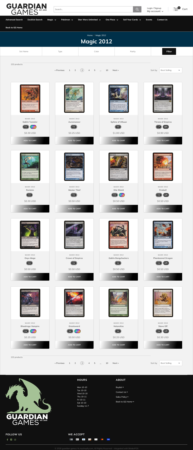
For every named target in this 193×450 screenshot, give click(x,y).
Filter (169, 51)
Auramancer (74, 122)
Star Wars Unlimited (88, 19)
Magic (50, 19)
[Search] (137, 9)
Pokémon (65, 19)
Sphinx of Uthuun (119, 122)
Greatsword (74, 326)
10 (107, 70)
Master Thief (74, 190)
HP (165, 127)
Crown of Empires (74, 258)
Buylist (119, 387)
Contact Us (162, 19)
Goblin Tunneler (30, 122)
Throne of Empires (163, 122)
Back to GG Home (14, 27)
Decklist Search (35, 19)
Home (90, 35)
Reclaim (30, 190)
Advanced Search (14, 19)
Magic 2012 (101, 35)
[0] (175, 9)
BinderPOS (133, 448)
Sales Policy (121, 397)
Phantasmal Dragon (163, 258)
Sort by (154, 70)
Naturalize (119, 326)
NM (25, 127)
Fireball (163, 190)
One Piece (110, 19)
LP (159, 127)
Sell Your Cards (130, 19)
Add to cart (30, 140)
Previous (59, 70)
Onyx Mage (30, 258)
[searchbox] (24, 51)
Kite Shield (119, 190)
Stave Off (162, 326)
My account (154, 11)
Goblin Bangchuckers (119, 258)
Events (149, 19)
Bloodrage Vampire (30, 326)
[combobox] (24, 51)
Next (116, 70)
